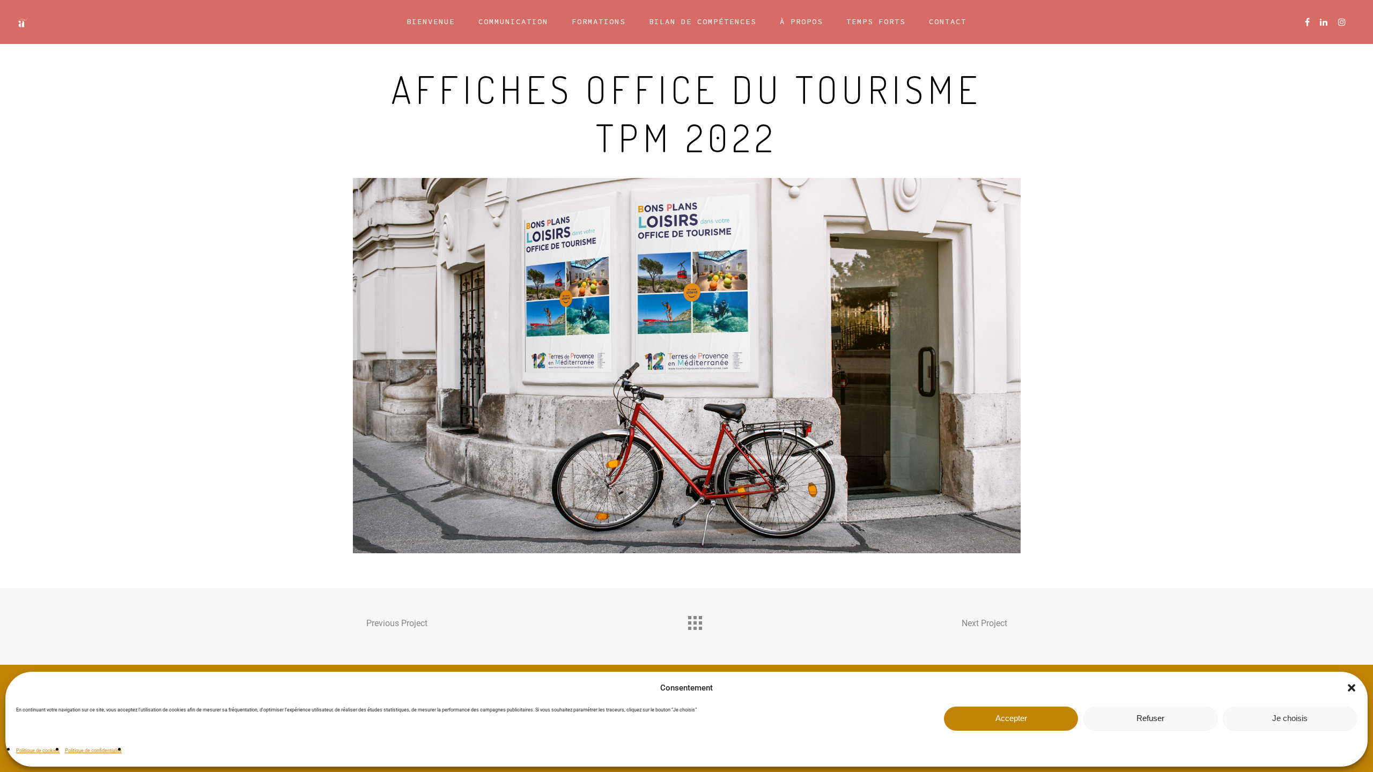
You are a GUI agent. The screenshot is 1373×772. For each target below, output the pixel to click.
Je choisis (1290, 718)
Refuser (1150, 718)
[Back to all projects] (694, 620)
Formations (598, 21)
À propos (801, 21)
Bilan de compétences (702, 21)
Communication (513, 21)
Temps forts (875, 21)
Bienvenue (431, 21)
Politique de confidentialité (93, 750)
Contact (947, 21)
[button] (1351, 687)
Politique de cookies (38, 750)
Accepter (1011, 718)
